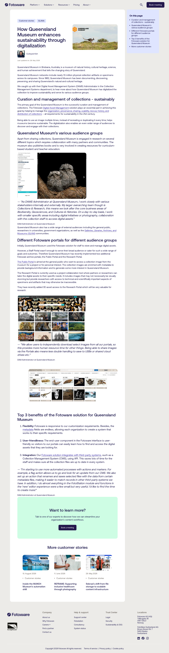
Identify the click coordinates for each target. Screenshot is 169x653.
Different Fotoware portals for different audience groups (142, 33)
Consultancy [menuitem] (79, 625)
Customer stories (26, 21)
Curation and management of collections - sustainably (143, 21)
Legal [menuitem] (108, 617)
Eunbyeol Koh (32, 54)
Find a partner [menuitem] (48, 628)
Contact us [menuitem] (46, 632)
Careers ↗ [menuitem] (46, 625)
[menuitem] (138, 639)
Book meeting (155, 5)
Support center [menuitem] (80, 617)
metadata (28, 429)
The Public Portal (25, 262)
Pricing (76, 5)
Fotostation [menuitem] (78, 621)
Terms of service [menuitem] (90, 648)
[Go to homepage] (15, 6)
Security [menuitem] (109, 621)
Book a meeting (67, 528)
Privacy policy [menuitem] (105, 648)
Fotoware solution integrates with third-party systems (71, 455)
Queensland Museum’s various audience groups (142, 26)
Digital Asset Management (56, 108)
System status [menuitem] (80, 628)
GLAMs (41, 21)
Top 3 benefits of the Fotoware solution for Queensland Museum (140, 41)
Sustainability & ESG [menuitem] (114, 625)
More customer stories (141, 46)
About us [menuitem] (46, 617)
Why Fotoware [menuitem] (48, 621)
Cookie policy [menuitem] (118, 648)
